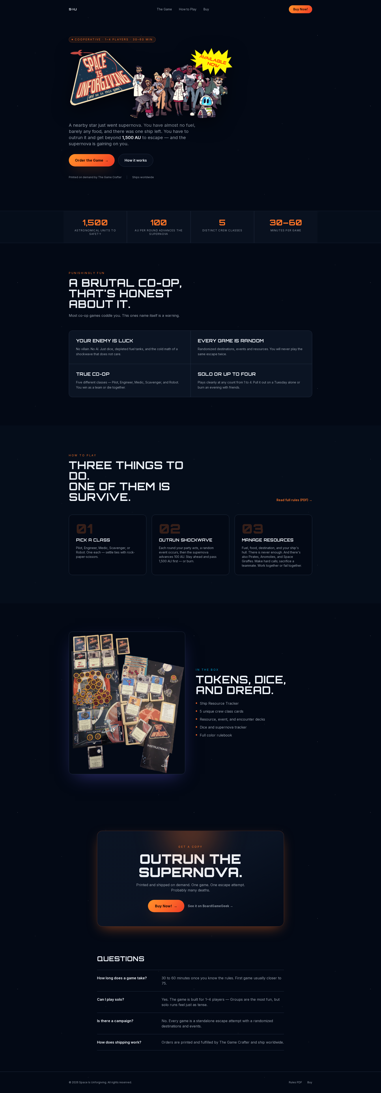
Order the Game (91, 160)
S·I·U (73, 9)
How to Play (187, 9)
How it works (136, 160)
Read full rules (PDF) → (294, 500)
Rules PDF (295, 1082)
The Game (164, 9)
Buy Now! (300, 9)
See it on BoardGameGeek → (210, 906)
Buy (206, 9)
